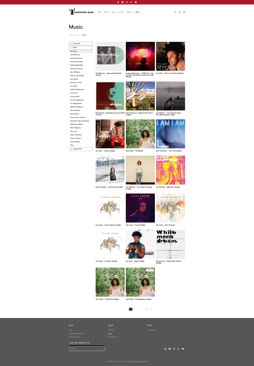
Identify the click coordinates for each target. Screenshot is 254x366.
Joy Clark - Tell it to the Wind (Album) (170, 73)
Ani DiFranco (75, 55)
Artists (77, 35)
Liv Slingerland (75, 103)
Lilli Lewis (74, 93)
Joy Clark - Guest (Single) (135, 261)
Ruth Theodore (75, 128)
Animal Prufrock (76, 58)
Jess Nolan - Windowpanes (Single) (138, 299)
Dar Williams (75, 72)
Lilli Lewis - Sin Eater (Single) (106, 261)
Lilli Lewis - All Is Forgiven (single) (108, 225)
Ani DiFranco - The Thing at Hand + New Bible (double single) (169, 114)
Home (71, 35)
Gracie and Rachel (77, 75)
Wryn (72, 145)
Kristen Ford (74, 96)
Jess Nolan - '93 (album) (134, 151)
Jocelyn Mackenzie (77, 89)
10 (146, 309)
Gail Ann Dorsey (76, 68)
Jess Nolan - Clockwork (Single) (107, 299)
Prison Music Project (77, 117)
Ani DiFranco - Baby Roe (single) (168, 187)
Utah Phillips (75, 142)
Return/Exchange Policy (77, 333)
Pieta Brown (74, 114)
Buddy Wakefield (76, 65)
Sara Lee (73, 131)
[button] (121, 12)
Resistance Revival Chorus (79, 121)
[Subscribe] (102, 348)
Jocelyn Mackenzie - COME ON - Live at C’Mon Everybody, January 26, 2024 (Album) (140, 75)
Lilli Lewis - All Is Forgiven (165, 225)
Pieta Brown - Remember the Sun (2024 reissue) (110, 114)
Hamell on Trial (76, 82)
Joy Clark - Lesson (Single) (105, 151)
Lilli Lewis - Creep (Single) (135, 225)
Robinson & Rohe (76, 124)
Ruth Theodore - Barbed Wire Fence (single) (139, 114)
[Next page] (150, 309)
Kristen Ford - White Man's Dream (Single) (168, 262)
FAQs (71, 330)
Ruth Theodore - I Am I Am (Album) (169, 151)
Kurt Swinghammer (77, 100)
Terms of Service (74, 337)
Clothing (111, 330)
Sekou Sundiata (76, 135)
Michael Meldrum (76, 107)
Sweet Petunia (75, 138)
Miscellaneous (113, 337)
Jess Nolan (74, 79)
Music (110, 333)
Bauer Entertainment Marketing (138, 361)
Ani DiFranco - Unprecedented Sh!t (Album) (108, 74)
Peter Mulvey (75, 110)
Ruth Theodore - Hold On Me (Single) (109, 187)
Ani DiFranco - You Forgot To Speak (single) (139, 188)
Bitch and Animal (76, 62)
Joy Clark (73, 86)
